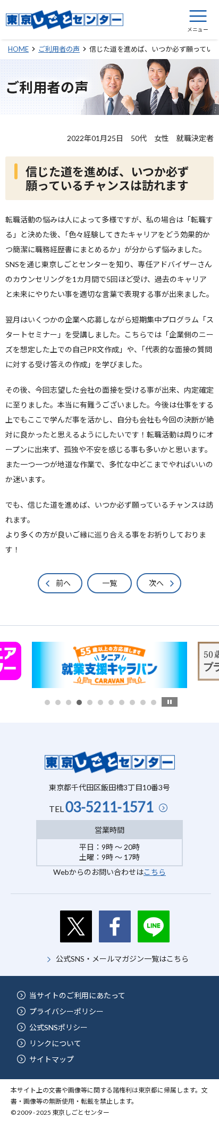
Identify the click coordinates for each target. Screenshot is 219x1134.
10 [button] (143, 702)
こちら (155, 871)
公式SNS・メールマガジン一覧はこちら (122, 958)
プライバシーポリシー (66, 1011)
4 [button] (79, 702)
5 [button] (89, 702)
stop (170, 702)
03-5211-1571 (109, 806)
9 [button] (132, 702)
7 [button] (111, 702)
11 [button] (153, 702)
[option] (109, 665)
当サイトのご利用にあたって (77, 995)
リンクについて (55, 1043)
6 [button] (100, 702)
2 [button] (58, 702)
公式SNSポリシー (58, 1027)
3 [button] (68, 702)
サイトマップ (51, 1059)
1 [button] (47, 702)
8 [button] (121, 702)
